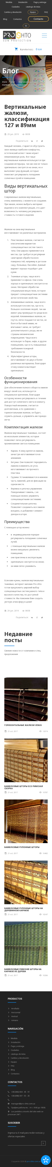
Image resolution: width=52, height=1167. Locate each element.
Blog (5, 19)
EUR (31, 49)
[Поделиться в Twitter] (42, 617)
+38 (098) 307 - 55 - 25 (20, 1095)
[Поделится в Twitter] (42, 140)
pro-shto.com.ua (34, 1161)
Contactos (17, 19)
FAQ (46, 12)
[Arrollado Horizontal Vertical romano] (44, 36)
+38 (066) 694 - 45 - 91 (20, 1091)
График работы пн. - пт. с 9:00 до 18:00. (28, 1107)
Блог (13, 81)
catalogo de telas (33, 7)
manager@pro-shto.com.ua (23, 1103)
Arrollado (15, 1008)
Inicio (4, 81)
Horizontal (15, 1012)
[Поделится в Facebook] (37, 140)
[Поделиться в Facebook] (37, 617)
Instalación (22, 2)
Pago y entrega (40, 2)
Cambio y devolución (13, 12)
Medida (9, 2)
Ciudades (16, 7)
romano (14, 1020)
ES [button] (26, 26)
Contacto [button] (38, 19)
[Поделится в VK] (32, 140)
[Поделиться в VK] (32, 617)
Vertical (14, 1016)
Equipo (33, 12)
